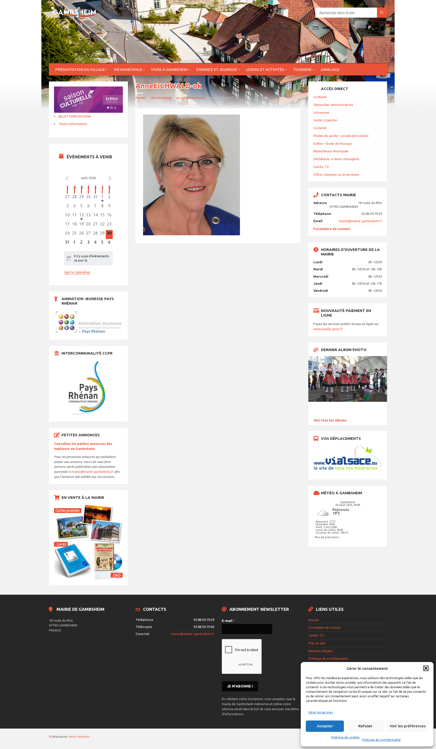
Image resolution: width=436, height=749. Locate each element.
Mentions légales (320, 651)
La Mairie (319, 97)
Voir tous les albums (330, 420)
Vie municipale (128, 69)
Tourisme (302, 69)
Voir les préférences (408, 726)
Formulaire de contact (331, 229)
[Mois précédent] (67, 179)
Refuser (365, 726)
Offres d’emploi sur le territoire (336, 174)
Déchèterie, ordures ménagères (336, 159)
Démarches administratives (333, 104)
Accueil (140, 97)
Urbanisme (321, 112)
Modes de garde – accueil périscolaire (341, 135)
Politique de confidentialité (381, 739)
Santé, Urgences (325, 120)
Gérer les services (320, 712)
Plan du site (316, 643)
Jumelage (329, 69)
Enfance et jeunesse (216, 69)
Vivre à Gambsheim (169, 69)
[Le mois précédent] (110, 179)
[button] (425, 668)
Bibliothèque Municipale (330, 151)
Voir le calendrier (77, 272)
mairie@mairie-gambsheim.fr (92, 471)
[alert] (88, 258)
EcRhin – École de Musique (332, 143)
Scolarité (319, 128)
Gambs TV (321, 166)
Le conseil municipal (190, 97)
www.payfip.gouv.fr (328, 329)
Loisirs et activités (265, 69)
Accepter (325, 726)
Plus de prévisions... (328, 537)
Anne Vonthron (79, 736)
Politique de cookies (345, 737)
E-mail (228, 620)
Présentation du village (80, 69)
